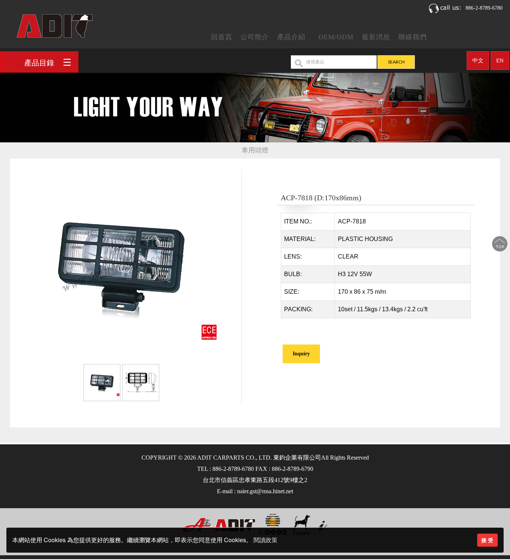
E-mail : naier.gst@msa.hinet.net (255, 491)
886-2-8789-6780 (484, 8)
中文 (477, 61)
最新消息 (376, 37)
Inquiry (301, 353)
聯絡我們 (412, 37)
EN (500, 61)
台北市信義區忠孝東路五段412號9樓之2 (255, 480)
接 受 (487, 540)
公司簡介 (254, 37)
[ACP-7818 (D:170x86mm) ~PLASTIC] (121, 266)
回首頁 (221, 37)
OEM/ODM (336, 37)
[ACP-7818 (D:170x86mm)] (102, 384)
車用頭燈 (255, 150)
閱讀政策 (265, 540)
